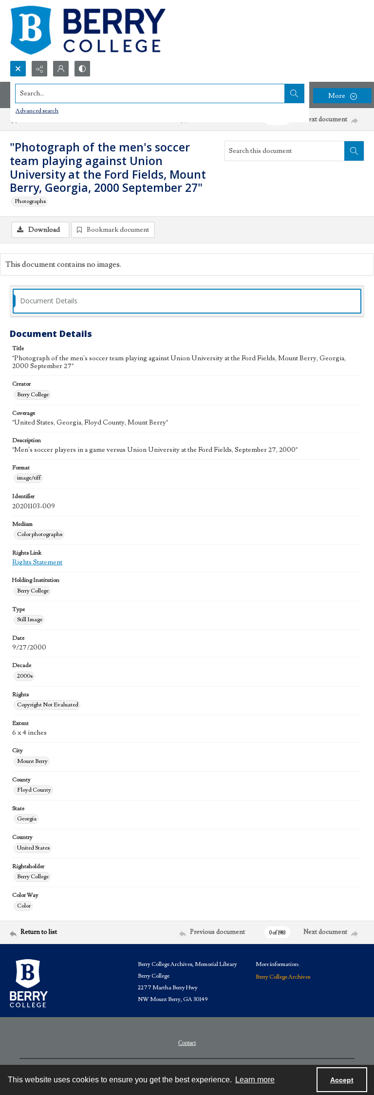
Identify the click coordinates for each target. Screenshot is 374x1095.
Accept (342, 1080)
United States (33, 848)
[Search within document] (354, 151)
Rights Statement (37, 562)
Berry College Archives (283, 977)
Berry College (33, 394)
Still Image (29, 619)
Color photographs (39, 534)
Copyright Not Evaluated (47, 704)
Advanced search (37, 110)
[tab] (187, 301)
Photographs (30, 201)
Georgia (27, 818)
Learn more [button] (255, 1080)
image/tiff (29, 478)
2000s (25, 676)
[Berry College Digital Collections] (88, 30)
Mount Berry (32, 761)
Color (24, 905)
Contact (187, 1042)
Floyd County (34, 790)
